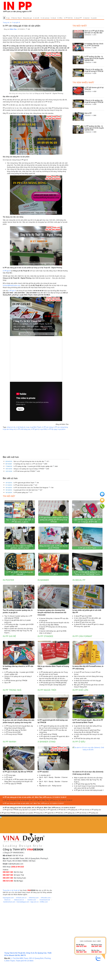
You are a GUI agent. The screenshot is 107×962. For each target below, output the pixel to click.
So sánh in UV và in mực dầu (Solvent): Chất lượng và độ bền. (88, 773)
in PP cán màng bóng (61, 427)
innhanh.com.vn (21, 898)
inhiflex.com (44, 902)
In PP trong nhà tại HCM (12, 732)
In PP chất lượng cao (23, 429)
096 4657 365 (8, 875)
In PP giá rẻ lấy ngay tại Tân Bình (15, 730)
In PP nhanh (9, 742)
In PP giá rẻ (7, 271)
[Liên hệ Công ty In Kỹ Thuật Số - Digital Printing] (36, 135)
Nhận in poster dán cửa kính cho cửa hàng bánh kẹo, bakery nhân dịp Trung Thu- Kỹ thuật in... (18, 630)
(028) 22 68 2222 (17, 867)
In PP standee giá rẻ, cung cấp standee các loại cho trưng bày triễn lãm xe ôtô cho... (53, 677)
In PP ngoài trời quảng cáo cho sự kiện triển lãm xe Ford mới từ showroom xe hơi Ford (53, 727)
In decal (53, 18)
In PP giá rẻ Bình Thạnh (87, 548)
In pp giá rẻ (16, 22)
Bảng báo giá (27, 18)
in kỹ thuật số (20, 427)
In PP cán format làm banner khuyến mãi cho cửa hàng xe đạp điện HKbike (54, 623)
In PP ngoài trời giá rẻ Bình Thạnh (24, 483)
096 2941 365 (8, 878)
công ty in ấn (11, 427)
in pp (27, 427)
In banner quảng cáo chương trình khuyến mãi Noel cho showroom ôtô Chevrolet (52, 612)
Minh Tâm (13, 29)
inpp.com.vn (35, 902)
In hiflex (59, 18)
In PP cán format (82, 636)
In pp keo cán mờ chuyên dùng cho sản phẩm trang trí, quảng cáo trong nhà (18, 721)
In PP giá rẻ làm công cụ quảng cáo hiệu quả (20, 573)
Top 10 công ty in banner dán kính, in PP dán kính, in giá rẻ (19, 520)
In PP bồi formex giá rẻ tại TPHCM (24, 471)
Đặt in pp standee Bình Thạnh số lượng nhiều (53, 667)
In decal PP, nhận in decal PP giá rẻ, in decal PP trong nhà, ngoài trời (89, 625)
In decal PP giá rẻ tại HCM (83, 616)
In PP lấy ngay (52, 429)
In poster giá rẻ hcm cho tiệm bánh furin (26, 490)
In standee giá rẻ (44, 775)
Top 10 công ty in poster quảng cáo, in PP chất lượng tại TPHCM (18, 617)
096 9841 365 (8, 872)
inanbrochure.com (9, 902)
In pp (8, 18)
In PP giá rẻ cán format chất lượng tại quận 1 (89, 790)
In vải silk (36, 18)
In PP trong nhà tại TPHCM (13, 734)
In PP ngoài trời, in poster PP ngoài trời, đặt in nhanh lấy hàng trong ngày (54, 737)
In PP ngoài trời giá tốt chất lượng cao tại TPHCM (53, 721)
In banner (86, 18)
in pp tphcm (61, 429)
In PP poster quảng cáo (21, 492)
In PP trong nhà (12, 690)
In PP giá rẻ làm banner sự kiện (23, 485)
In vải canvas (45, 18)
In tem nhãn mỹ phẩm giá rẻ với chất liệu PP (87, 611)
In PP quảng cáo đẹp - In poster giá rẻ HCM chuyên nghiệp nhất (33, 466)
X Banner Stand (16, 18)
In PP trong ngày (9, 775)
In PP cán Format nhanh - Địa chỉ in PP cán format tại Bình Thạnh (88, 721)
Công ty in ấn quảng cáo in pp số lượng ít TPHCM (29, 469)
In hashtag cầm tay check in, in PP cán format (28, 464)
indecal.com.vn (19, 900)
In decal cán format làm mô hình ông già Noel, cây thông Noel (19, 547)
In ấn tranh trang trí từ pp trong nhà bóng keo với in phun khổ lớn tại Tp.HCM (89, 787)
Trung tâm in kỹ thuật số (11, 890)
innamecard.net (45, 900)
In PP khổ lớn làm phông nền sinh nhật (87, 738)
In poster (94, 18)
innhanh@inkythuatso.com (11, 285)
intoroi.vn (7, 900)
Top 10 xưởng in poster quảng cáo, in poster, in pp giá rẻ (18, 611)
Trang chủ (6, 22)
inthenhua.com (34, 898)
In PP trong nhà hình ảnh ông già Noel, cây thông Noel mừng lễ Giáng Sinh (18, 727)
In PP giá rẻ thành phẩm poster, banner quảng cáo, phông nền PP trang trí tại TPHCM (53, 519)
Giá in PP (88, 113)
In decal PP (78, 18)
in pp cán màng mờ (9, 429)
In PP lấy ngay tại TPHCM (13, 783)
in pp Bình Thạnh (35, 427)
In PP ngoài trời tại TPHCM (48, 734)
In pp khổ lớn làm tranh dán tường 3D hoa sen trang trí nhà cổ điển (88, 727)
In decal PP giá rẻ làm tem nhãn (84, 622)
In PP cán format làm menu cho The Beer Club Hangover (31, 487)
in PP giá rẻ (12, 290)
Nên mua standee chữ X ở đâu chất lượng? (53, 680)
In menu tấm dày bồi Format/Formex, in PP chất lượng (88, 667)
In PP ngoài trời (47, 690)
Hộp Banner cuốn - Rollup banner (50, 786)
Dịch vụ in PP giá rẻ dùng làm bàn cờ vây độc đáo (29, 461)
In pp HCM (43, 429)
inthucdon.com (46, 898)
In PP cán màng (47, 427)
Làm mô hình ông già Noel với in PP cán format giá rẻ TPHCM (87, 520)
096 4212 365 (8, 881)
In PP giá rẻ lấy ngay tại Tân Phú (85, 784)
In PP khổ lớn (68, 18)
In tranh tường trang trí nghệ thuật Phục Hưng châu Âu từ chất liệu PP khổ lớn (87, 731)
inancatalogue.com (23, 902)
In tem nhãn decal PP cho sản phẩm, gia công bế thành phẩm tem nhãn (87, 619)
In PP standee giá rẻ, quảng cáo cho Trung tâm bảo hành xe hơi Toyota (87, 573)
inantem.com (31, 900)
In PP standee (45, 636)
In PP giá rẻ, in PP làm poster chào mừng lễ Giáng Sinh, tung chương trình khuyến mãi (18, 780)
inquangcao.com (8, 898)
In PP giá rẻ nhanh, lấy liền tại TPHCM (17, 772)
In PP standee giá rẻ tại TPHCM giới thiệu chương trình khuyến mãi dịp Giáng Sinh (53, 684)
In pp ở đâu (79, 742)
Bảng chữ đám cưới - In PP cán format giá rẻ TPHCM (53, 547)
